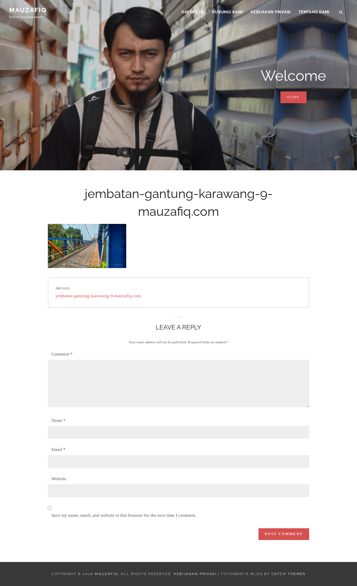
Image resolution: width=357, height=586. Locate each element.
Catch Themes (289, 574)
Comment (62, 354)
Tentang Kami (314, 12)
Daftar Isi (192, 12)
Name (58, 420)
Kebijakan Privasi (271, 12)
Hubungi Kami (227, 12)
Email (58, 449)
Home (297, 97)
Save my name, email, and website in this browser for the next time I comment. (123, 515)
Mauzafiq (28, 10)
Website (58, 478)
